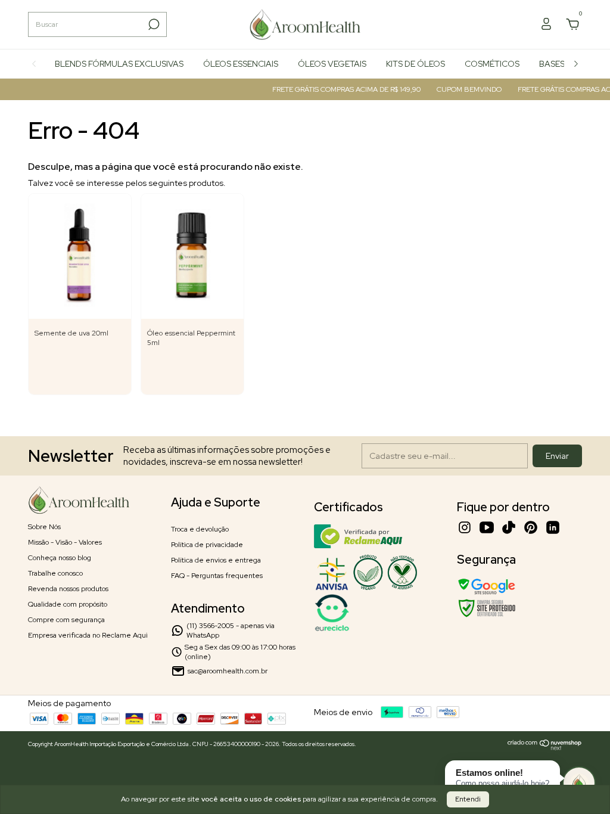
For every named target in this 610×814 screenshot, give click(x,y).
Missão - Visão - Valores (65, 542)
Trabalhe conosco (55, 573)
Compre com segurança (66, 620)
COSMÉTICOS (492, 63)
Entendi (468, 799)
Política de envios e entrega (216, 560)
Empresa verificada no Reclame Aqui (88, 635)
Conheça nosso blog (59, 558)
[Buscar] (153, 24)
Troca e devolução (200, 529)
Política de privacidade (207, 544)
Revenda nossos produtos (68, 589)
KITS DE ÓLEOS (415, 63)
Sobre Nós (44, 527)
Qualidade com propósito (67, 604)
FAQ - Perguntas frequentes (217, 575)
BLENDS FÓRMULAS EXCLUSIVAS (119, 63)
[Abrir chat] (579, 783)
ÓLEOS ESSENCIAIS (240, 63)
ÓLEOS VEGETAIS (332, 63)
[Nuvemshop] (545, 747)
